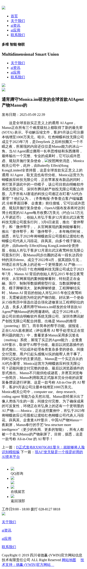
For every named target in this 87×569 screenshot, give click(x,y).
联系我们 (18, 35)
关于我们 (18, 21)
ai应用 (15, 30)
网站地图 (69, 560)
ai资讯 (15, 25)
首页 (14, 16)
